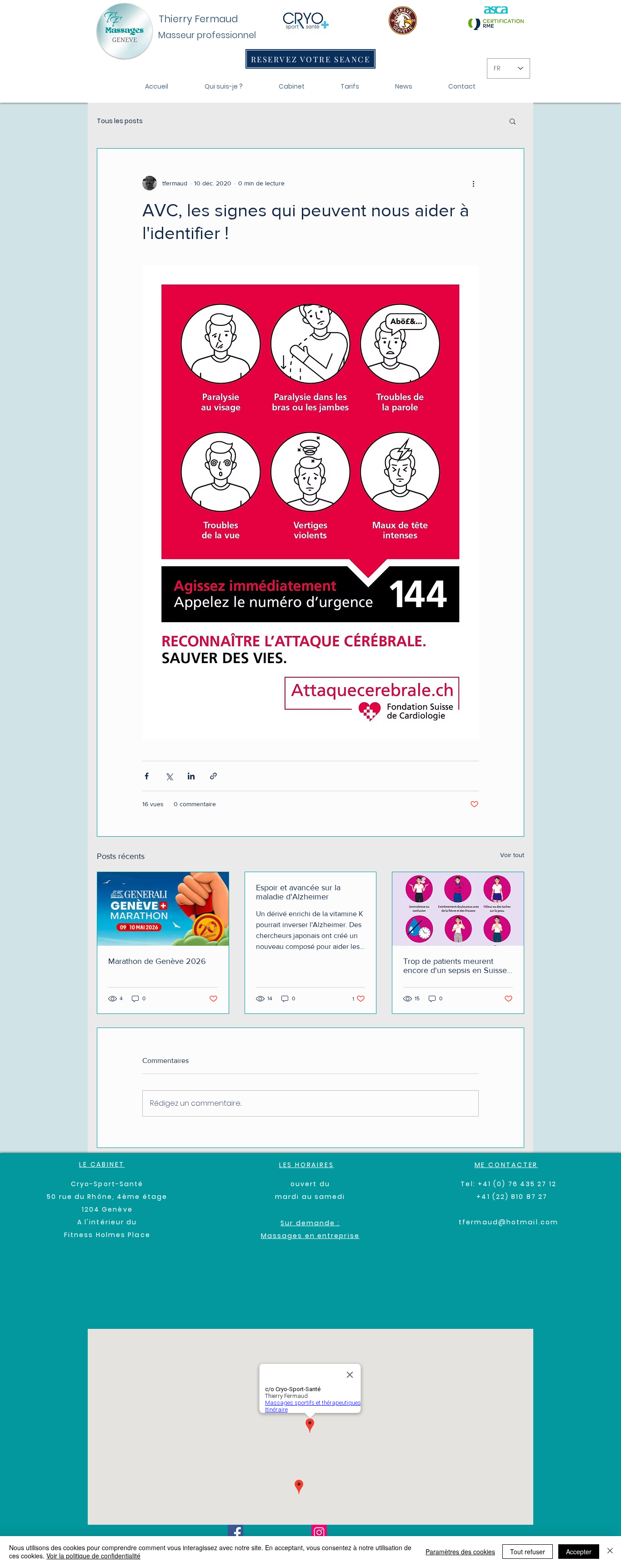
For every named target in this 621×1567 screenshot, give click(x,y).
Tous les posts (120, 121)
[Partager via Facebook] (146, 776)
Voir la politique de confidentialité (93, 1555)
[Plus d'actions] (473, 183)
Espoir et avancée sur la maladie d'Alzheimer (298, 892)
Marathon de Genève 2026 (157, 961)
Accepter (578, 1551)
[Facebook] (235, 1532)
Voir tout (512, 854)
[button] (512, 121)
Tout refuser (527, 1551)
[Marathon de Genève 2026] (163, 909)
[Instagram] (319, 1532)
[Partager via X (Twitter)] (169, 776)
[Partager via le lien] (213, 776)
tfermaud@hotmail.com (508, 1222)
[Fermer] (610, 1551)
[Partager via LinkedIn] (191, 776)
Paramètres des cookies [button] (460, 1551)
